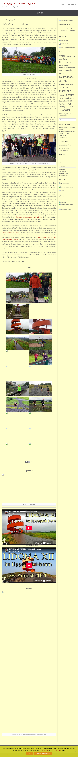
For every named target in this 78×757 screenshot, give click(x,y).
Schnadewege (68, 98)
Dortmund (65, 62)
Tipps (69, 101)
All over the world (64, 148)
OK (29, 753)
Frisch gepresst (63, 150)
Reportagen (62, 162)
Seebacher (63, 101)
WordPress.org (63, 175)
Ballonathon (69, 56)
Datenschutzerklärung (43, 753)
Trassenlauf (69, 107)
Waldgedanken (63, 115)
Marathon (65, 90)
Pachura (69, 94)
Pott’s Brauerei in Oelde (10, 233)
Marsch (61, 95)
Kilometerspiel (63, 147)
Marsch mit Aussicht (64, 137)
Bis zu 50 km (62, 135)
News (60, 160)
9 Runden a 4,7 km (64, 133)
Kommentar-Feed (64, 173)
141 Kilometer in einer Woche (67, 131)
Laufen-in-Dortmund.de (18, 4)
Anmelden (62, 169)
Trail (68, 104)
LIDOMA (62, 81)
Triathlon (61, 110)
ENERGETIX (63, 67)
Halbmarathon (66, 70)
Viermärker (62, 113)
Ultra (67, 109)
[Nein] (76, 751)
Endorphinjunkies (64, 65)
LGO (73, 77)
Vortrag (69, 113)
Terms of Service (56, 750)
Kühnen (62, 73)
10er (61, 55)
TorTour (62, 104)
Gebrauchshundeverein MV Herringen (29, 217)
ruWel (61, 98)
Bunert (65, 59)
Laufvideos (65, 76)
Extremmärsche (71, 67)
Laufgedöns (69, 73)
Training (62, 107)
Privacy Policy (44, 750)
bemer (60, 59)
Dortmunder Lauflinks (65, 145)
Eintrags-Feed (63, 171)
